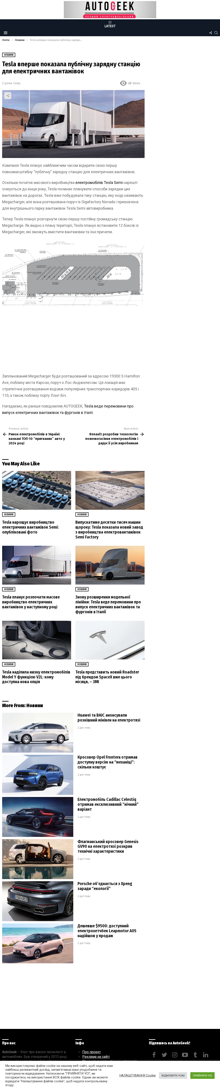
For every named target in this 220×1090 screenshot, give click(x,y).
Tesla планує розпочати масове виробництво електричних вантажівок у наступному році (31, 601)
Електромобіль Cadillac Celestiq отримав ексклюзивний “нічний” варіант (108, 804)
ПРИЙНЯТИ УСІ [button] (202, 1075)
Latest (110, 26)
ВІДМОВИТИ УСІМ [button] (173, 1075)
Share (7, 95)
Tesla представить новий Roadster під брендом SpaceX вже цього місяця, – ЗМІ (107, 676)
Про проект (91, 1052)
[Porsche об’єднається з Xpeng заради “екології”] (37, 901)
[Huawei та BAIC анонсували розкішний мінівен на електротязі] (37, 733)
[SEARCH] (216, 32)
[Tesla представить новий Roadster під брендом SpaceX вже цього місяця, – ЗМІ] (109, 640)
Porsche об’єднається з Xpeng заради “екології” (105, 886)
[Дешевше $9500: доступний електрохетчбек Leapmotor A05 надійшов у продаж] (37, 943)
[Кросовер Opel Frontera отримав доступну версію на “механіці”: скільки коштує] (37, 775)
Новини (8, 514)
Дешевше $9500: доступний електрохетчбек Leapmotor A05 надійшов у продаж (107, 930)
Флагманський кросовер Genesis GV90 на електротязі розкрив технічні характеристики (108, 846)
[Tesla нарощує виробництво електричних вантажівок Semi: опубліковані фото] (36, 490)
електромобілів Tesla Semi (99, 182)
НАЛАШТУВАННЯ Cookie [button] (137, 1075)
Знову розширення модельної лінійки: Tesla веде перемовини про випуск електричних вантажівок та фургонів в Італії (108, 604)
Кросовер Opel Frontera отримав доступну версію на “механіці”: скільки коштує (108, 762)
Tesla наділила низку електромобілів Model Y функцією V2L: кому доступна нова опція (36, 676)
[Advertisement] (73, 341)
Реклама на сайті (96, 1057)
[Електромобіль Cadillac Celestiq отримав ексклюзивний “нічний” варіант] (37, 817)
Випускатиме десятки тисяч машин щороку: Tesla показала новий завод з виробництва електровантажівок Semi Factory (109, 530)
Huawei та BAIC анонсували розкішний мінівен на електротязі (109, 718)
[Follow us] (210, 32)
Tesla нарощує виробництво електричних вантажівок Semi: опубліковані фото (30, 527)
